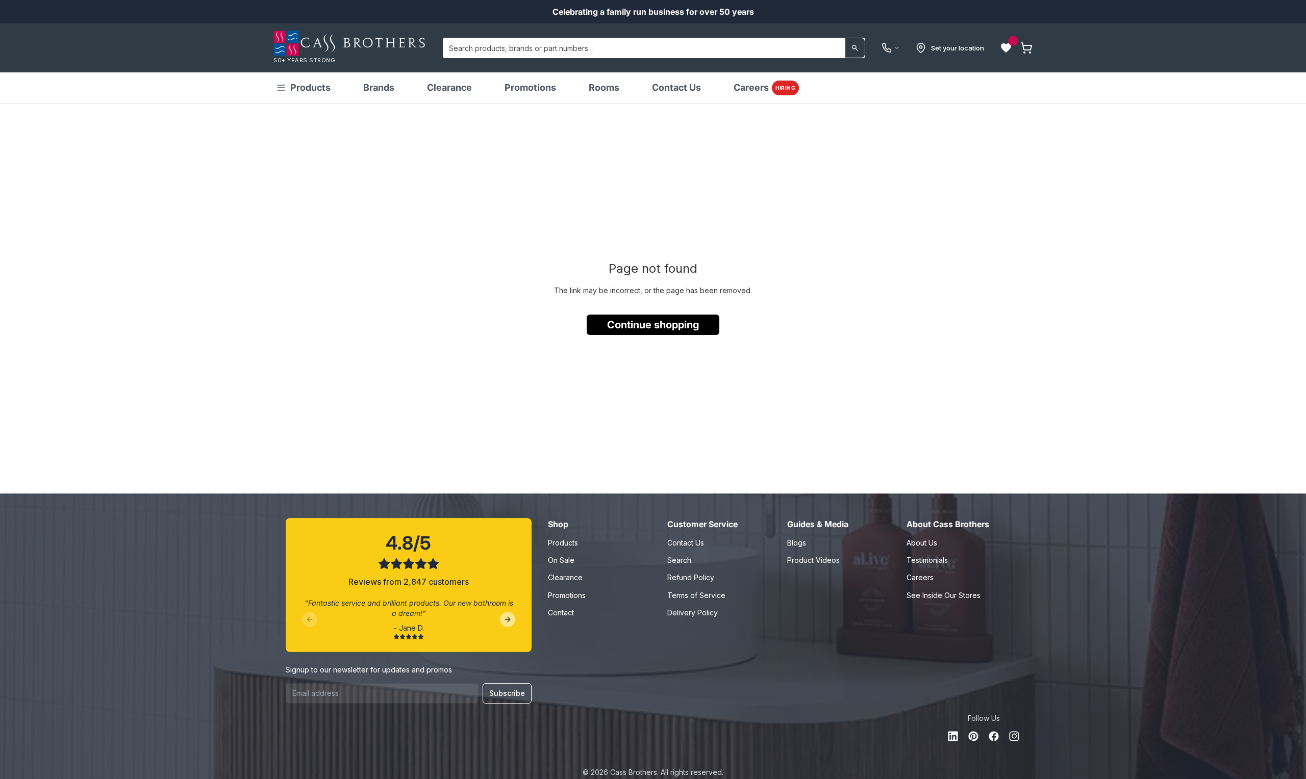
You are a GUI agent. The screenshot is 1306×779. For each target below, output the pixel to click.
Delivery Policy (692, 612)
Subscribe (507, 693)
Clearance (449, 87)
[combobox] (654, 48)
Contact (561, 612)
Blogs (796, 542)
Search (679, 560)
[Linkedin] (953, 736)
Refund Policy (690, 577)
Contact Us (676, 87)
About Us (922, 542)
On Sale (561, 560)
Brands (378, 87)
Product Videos (813, 560)
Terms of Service (696, 595)
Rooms (604, 87)
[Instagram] (1014, 736)
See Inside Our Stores (944, 595)
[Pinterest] (973, 736)
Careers (764, 87)
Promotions (530, 87)
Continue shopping (653, 325)
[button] (1006, 48)
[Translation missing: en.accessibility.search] (855, 48)
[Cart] (1026, 48)
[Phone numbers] (891, 48)
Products (310, 87)
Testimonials (927, 560)
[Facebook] (994, 736)
